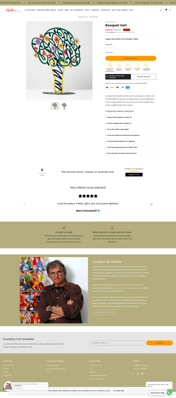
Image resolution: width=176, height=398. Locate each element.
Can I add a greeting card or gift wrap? (122, 147)
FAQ (91, 369)
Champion (18, 385)
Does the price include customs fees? (122, 153)
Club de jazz (7, 375)
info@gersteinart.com (140, 365)
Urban (66, 10)
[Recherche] (170, 10)
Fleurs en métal (8, 365)
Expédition (93, 372)
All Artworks (30, 10)
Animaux (6, 369)
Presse (48, 372)
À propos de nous (52, 365)
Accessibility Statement (98, 375)
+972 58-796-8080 (140, 369)
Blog (131, 10)
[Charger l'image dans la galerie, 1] (55, 106)
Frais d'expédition (110, 32)
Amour (5, 372)
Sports (87, 10)
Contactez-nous (95, 365)
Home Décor (105, 10)
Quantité (108, 44)
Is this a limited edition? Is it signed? (121, 141)
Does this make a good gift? (118, 129)
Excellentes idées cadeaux (46, 10)
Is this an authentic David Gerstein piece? (123, 135)
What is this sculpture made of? (119, 117)
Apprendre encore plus (104, 312)
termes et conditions (97, 379)
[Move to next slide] (151, 204)
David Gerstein (110, 22)
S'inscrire (159, 343)
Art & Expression (76, 10)
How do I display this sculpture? (119, 123)
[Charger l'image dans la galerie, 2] (64, 106)
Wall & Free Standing (120, 10)
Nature (60, 10)
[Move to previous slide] (24, 204)
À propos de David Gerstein (56, 369)
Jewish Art (95, 10)
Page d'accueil (83, 17)
